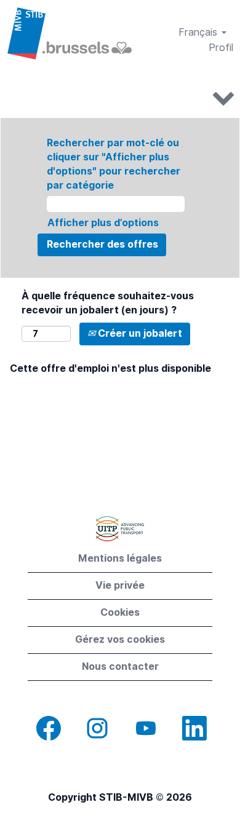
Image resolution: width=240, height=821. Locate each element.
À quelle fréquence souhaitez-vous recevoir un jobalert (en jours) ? (108, 303)
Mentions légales (120, 558)
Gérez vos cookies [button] (120, 639)
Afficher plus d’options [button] (103, 223)
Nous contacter (120, 666)
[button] (120, 97)
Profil (221, 47)
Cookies (120, 612)
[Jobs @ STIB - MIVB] (69, 33)
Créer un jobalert (138, 333)
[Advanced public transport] (120, 529)
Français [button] (199, 32)
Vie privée (120, 585)
